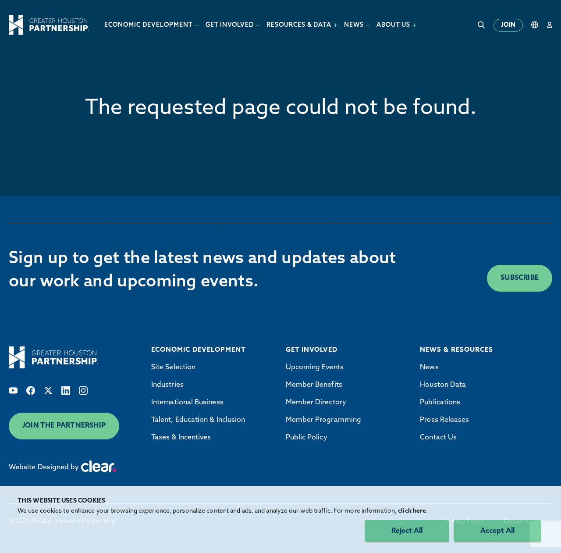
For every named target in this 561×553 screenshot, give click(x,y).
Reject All (407, 531)
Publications (440, 402)
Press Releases (444, 420)
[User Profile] (549, 25)
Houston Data (443, 385)
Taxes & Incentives (181, 437)
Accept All (497, 531)
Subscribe (520, 278)
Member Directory (316, 402)
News (429, 367)
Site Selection (173, 367)
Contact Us (438, 437)
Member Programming (323, 420)
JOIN (508, 25)
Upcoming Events (315, 367)
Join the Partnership (64, 425)
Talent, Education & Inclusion (198, 420)
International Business (187, 402)
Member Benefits (314, 385)
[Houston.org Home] (49, 24)
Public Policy (306, 437)
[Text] (13, 390)
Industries (167, 385)
